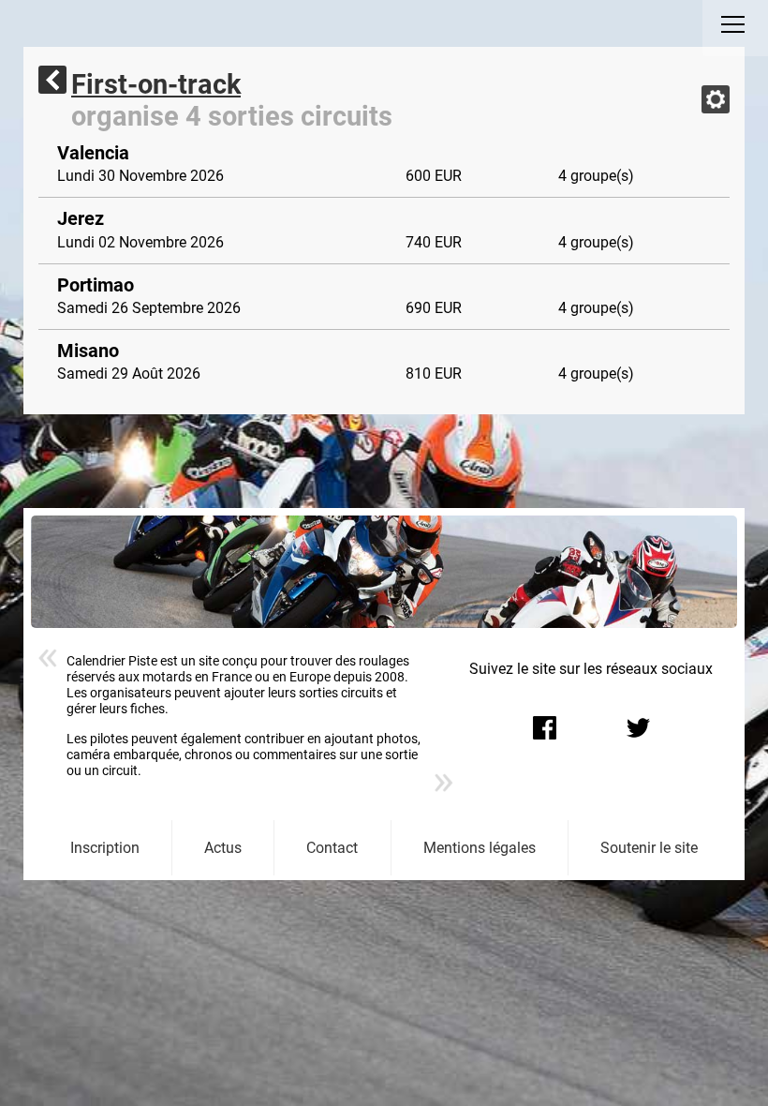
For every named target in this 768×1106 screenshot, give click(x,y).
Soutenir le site (649, 848)
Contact (332, 848)
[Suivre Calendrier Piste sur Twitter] (638, 727)
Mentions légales (479, 848)
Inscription (105, 848)
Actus (223, 848)
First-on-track (156, 84)
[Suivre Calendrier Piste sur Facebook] (544, 727)
